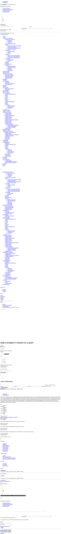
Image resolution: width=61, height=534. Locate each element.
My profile (5, 463)
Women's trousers (8, 122)
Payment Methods (6, 445)
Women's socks (8, 118)
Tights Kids (7, 138)
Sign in (1, 295)
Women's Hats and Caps (9, 115)
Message (43, 386)
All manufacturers (6, 284)
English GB (10, 9)
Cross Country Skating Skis (10, 43)
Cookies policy (6, 448)
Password (2, 524)
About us (4, 443)
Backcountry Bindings (9, 75)
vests (6, 108)
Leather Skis (10, 41)
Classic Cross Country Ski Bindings (14, 45)
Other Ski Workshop (11, 67)
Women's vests (8, 128)
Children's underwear (9, 135)
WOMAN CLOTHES (7, 112)
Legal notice (5, 450)
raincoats (7, 99)
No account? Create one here (5, 529)
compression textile (11, 105)
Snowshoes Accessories (9, 83)
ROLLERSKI (5, 87)
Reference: (2, 350)
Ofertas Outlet (8, 281)
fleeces (6, 95)
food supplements (11, 151)
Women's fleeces (8, 113)
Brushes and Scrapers (12, 66)
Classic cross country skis (10, 39)
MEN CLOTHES (6, 92)
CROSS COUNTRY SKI (8, 38)
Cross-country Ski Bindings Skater (14, 47)
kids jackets (7, 136)
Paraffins (9, 60)
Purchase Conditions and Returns (9, 458)
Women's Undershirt (11, 127)
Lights (6, 147)
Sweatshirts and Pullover (10, 101)
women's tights (8, 121)
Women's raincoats (8, 117)
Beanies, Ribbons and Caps (10, 94)
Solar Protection (8, 156)
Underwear (7, 104)
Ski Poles (7, 61)
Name (1, 386)
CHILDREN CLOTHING (8, 131)
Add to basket (3, 372)
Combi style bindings (12, 46)
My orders (5, 464)
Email (29, 386)
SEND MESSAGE (4, 387)
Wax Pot (9, 53)
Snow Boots (7, 155)
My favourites (5, 465)
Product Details (6, 394)
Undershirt (10, 107)
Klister (9, 52)
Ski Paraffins (7, 58)
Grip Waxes (7, 50)
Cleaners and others (11, 51)
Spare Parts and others (12, 49)
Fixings (6, 44)
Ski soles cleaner (8, 64)
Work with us (5, 451)
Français (8, 10)
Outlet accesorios (8, 283)
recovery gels (10, 152)
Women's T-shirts (8, 120)
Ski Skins (7, 62)
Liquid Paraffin (10, 59)
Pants (6, 98)
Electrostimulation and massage (11, 161)
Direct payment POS (7, 456)
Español (8, 8)
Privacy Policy (5, 447)
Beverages (10, 149)
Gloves (6, 96)
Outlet (6, 282)
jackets (6, 97)
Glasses (6, 146)
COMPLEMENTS (6, 142)
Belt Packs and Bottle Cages (10, 144)
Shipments (5, 444)
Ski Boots (7, 54)
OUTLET (5, 280)
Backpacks (7, 143)
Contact (4, 455)
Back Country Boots (9, 74)
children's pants (8, 133)
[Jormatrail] (5, 2)
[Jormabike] (5, 1)
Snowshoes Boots (8, 84)
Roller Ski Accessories (9, 88)
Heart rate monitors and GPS (10, 162)
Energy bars (10, 150)
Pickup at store (5, 446)
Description (5, 393)
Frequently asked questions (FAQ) (9, 457)
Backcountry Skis (8, 77)
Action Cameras (8, 160)
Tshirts (6, 103)
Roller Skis (7, 89)
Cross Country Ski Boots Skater (14, 57)
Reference (2, 365)
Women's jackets (8, 116)
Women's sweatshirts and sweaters (11, 119)
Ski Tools (7, 65)
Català (7, 11)
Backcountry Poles (8, 76)
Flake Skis (10, 40)
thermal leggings (11, 106)
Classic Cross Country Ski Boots (14, 55)
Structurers (10, 68)
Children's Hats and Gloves (10, 132)
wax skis (9, 42)
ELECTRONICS (6, 159)
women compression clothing (13, 125)
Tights (6, 102)
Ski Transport (7, 153)
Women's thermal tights (12, 126)
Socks (6, 100)
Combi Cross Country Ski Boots (14, 56)
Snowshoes (7, 82)
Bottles (6, 145)
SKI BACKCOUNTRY (7, 73)
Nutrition (7, 148)
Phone (15, 386)
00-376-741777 (3, 473)
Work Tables (10, 70)
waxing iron (10, 69)
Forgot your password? (4, 526)
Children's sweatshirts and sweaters (11, 134)
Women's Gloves (8, 114)
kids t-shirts (7, 137)
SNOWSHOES (6, 81)
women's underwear (9, 123)
